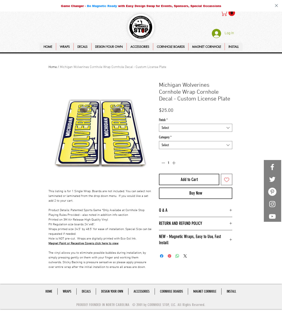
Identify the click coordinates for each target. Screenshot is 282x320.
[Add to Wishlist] (226, 179)
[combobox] (195, 128)
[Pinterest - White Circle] (272, 192)
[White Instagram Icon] (272, 204)
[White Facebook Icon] (272, 167)
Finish (163, 120)
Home (53, 67)
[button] (109, 46)
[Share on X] (185, 255)
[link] (228, 12)
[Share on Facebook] (161, 255)
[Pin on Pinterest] (169, 255)
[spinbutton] (168, 163)
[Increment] (174, 163)
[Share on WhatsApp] (177, 255)
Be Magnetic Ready (102, 6)
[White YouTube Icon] (272, 216)
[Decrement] (163, 163)
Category (165, 137)
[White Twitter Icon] (272, 179)
